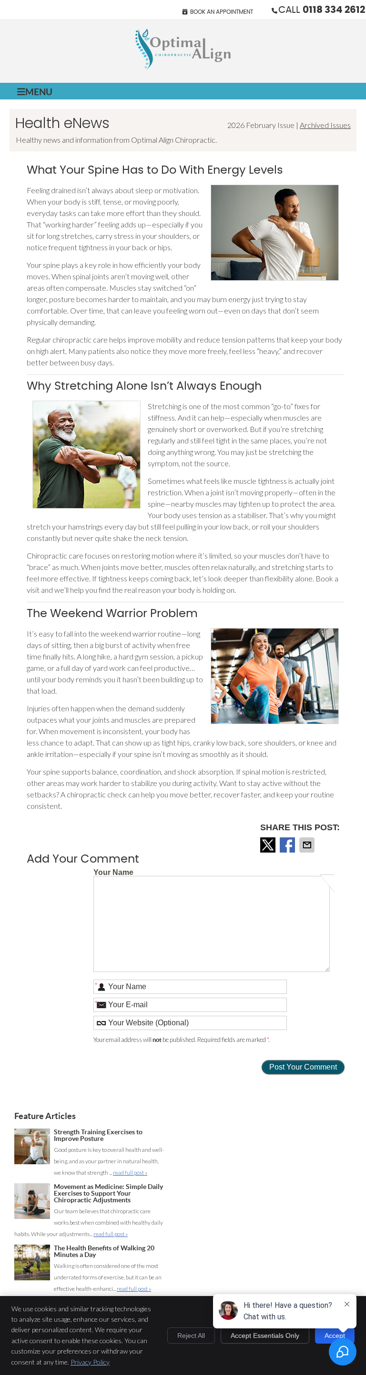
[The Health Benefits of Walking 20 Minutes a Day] (32, 1264)
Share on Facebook (288, 845)
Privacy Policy (90, 1362)
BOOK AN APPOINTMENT (221, 12)
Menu (38, 92)
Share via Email (307, 845)
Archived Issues (325, 124)
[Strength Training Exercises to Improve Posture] (32, 1148)
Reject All (191, 1335)
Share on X (268, 845)
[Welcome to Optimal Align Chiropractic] (183, 67)
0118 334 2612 (334, 10)
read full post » (130, 1172)
